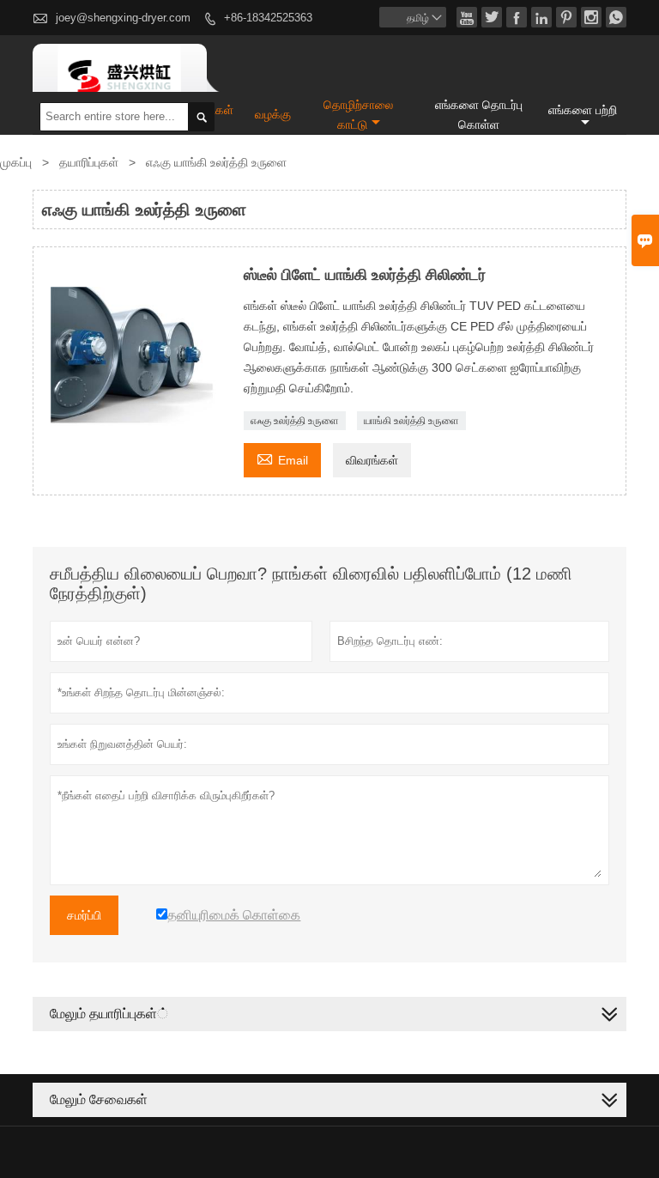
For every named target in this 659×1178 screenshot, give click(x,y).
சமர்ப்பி (84, 915)
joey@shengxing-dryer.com (123, 17)
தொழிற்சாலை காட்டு (358, 114)
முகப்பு (16, 162)
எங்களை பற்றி (582, 110)
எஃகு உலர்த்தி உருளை (295, 421)
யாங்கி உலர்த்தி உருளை (411, 421)
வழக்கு (273, 114)
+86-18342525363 (268, 17)
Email (282, 458)
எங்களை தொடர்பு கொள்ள (479, 114)
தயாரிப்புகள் (88, 162)
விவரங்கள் (372, 460)
